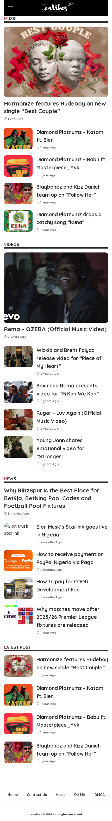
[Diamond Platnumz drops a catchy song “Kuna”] (18, 221)
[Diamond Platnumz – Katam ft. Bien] (18, 139)
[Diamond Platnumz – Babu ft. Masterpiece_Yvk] (18, 166)
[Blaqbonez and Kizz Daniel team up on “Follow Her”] (18, 193)
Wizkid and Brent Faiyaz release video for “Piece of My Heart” (69, 358)
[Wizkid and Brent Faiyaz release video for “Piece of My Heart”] (18, 357)
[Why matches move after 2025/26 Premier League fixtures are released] (18, 616)
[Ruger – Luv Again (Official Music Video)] (18, 419)
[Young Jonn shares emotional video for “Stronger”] (18, 447)
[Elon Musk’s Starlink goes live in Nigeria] (18, 533)
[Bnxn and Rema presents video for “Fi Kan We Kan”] (18, 392)
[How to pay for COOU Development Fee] (18, 588)
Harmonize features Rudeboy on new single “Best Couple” (55, 107)
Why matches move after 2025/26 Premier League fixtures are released (67, 617)
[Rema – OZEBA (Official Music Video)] (56, 287)
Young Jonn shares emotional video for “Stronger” (60, 448)
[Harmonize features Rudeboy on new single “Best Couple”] (56, 62)
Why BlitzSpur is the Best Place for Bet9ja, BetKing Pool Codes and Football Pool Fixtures (51, 498)
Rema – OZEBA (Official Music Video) (55, 329)
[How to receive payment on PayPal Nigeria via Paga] (18, 561)
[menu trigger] (13, 8)
